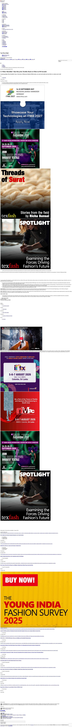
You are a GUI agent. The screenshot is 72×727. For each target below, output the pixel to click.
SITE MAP (3, 0)
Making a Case (4, 16)
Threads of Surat (4, 17)
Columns (4, 5)
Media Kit (4, 26)
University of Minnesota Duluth (7, 315)
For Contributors (4, 36)
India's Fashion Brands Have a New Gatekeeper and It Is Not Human (11, 556)
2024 (3, 20)
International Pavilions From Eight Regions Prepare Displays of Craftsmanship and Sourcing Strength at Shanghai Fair (20, 645)
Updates (4, 7)
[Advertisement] (29, 276)
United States (4, 309)
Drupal (11, 724)
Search (59, 60)
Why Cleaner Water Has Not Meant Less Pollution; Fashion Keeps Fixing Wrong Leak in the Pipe (16, 565)
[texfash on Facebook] (2, 46)
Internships (21, 717)
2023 (3, 21)
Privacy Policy (9, 718)
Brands (3, 40)
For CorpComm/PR (5, 37)
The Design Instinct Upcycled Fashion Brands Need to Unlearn (10, 660)
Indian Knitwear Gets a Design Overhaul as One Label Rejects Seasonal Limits (13, 678)
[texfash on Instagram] (6, 46)
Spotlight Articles (6, 4)
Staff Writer (4, 77)
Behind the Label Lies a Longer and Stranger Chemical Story (10, 545)
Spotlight (4, 12)
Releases (4, 8)
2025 (3, 19)
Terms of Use (4, 718)
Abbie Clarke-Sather (5, 312)
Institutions (4, 43)
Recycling (3, 319)
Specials (16, 59)
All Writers (5, 33)
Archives (4, 9)
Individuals (4, 42)
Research (4, 6)
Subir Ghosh (5, 32)
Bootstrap (32, 724)
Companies (4, 41)
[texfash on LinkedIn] (4, 46)
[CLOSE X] (2, 1)
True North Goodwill (5, 305)
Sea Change (4, 15)
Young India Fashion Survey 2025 (7, 29)
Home (3, 64)
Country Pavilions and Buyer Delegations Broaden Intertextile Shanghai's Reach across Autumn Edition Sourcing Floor (20, 630)
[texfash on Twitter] (3, 46)
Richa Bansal (5, 31)
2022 (3, 22)
